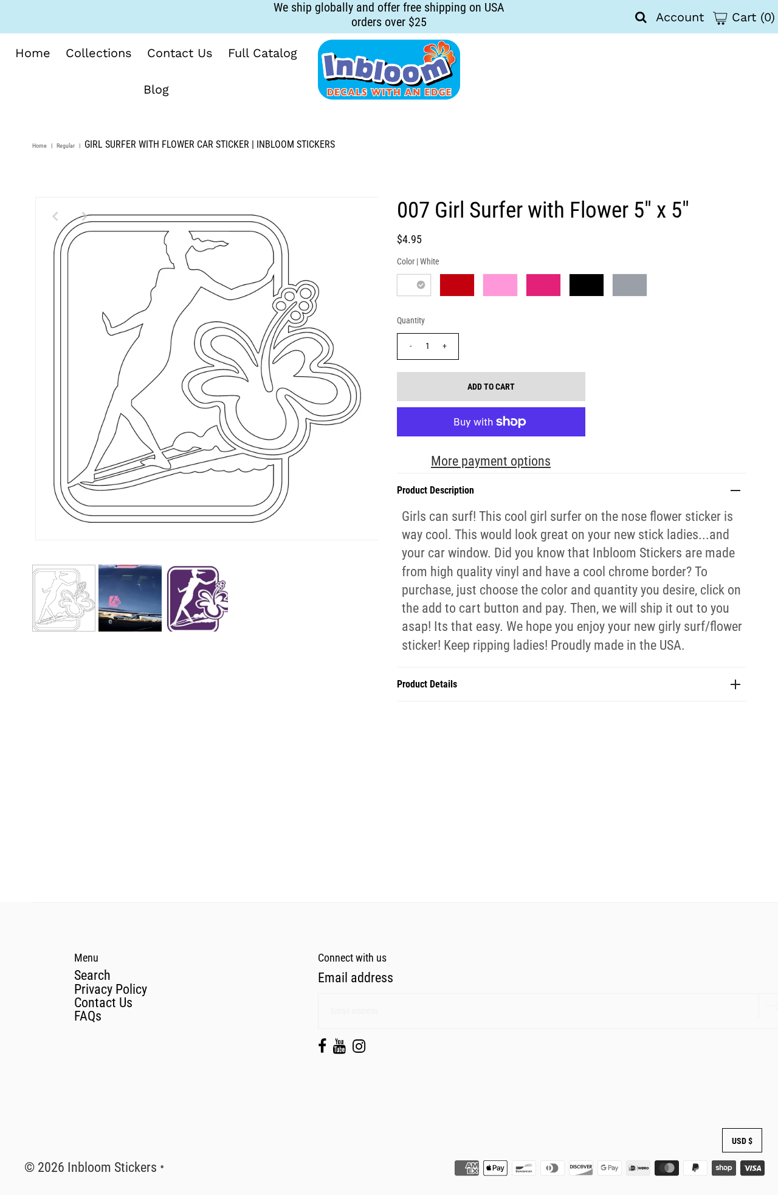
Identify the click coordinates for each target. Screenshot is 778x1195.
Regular (66, 145)
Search (92, 975)
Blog (156, 89)
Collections (99, 53)
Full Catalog (262, 53)
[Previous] (54, 216)
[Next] (84, 216)
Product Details (427, 684)
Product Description (435, 490)
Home (32, 53)
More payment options (491, 461)
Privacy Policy (110, 989)
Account (680, 17)
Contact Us (180, 53)
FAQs (88, 1016)
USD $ (742, 1141)
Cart (751, 17)
